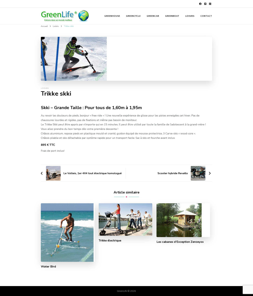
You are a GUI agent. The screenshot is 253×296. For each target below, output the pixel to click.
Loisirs (189, 16)
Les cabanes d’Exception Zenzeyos (180, 242)
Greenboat (172, 16)
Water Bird (48, 267)
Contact (206, 16)
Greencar (153, 16)
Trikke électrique (110, 240)
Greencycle (133, 16)
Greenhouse (112, 16)
